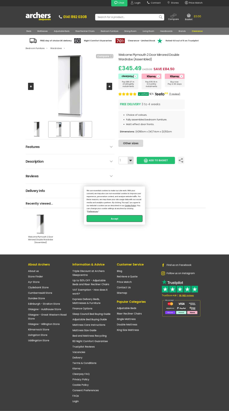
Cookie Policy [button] (130, 205)
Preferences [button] (92, 211)
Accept (114, 219)
